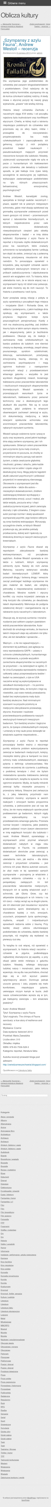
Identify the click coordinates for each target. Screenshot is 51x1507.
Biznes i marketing (8, 1169)
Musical (4, 1329)
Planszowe (5, 1357)
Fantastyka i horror (8, 1198)
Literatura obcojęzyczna (10, 1311)
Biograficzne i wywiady (10, 1159)
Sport (3, 1421)
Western (4, 1463)
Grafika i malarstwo (8, 1230)
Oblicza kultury (19, 14)
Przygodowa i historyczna (11, 1385)
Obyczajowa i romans (9, 1346)
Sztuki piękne (6, 1435)
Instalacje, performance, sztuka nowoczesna (18, 1254)
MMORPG (5, 1325)
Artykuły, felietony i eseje (11, 1145)
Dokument (5, 1177)
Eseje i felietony (7, 1194)
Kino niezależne (7, 1265)
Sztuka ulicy (5, 1431)
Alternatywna (6, 1123)
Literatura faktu (25, 1070)
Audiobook (5, 1152)
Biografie (4, 1162)
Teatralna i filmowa (8, 1449)
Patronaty (4, 1353)
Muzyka (4, 1332)
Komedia (4, 1272)
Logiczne (4, 1314)
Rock (3, 1403)
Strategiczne (6, 1424)
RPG (3, 1406)
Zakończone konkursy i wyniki (12, 1477)
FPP (2, 1223)
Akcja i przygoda (7, 1116)
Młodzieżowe (6, 1322)
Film (2, 1205)
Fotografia (5, 1219)
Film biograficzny (7, 1212)
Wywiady (4, 1474)
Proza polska (6, 1378)
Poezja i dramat (7, 1364)
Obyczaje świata (7, 1343)
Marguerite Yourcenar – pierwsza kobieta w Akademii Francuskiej (12, 26)
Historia (4, 1240)
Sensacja (4, 1413)
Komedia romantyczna (10, 1276)
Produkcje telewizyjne (9, 1371)
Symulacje (5, 1428)
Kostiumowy (5, 1286)
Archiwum (5, 1138)
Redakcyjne (5, 1396)
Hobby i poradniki (8, 1244)
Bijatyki (4, 1155)
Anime (3, 1127)
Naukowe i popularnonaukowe (13, 1339)
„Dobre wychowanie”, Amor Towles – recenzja (39, 25)
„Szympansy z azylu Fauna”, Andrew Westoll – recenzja (22, 44)
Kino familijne (6, 1261)
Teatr (3, 1442)
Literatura (4, 1300)
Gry (2, 1233)
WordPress (31, 1498)
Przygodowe (5, 1389)
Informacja (5, 1251)
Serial (3, 1417)
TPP (2, 1456)
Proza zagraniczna (8, 1382)
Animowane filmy (7, 1131)
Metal (3, 1318)
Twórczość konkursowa (10, 1459)
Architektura (5, 1134)
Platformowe (6, 1360)
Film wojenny (6, 1215)
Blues (3, 1173)
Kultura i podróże (7, 1297)
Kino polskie (5, 1268)
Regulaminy (5, 1399)
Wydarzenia (5, 1467)
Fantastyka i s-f (7, 1201)
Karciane (4, 1258)
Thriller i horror (6, 1452)
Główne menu (17, 3)
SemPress (25, 1500)
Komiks (4, 1279)
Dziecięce (4, 1184)
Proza (3, 1375)
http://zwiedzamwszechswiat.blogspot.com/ (24, 1064)
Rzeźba (4, 1410)
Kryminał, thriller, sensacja (11, 1293)
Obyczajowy (5, 1350)
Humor (3, 1247)
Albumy (4, 1120)
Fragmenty (5, 1226)
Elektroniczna (6, 1187)
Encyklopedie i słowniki (10, 1191)
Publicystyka (6, 1392)
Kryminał (4, 1290)
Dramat (4, 1180)
